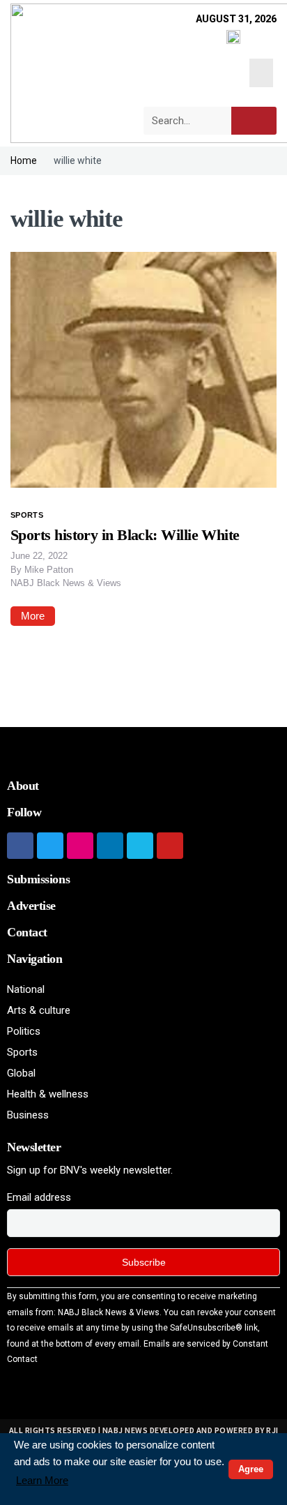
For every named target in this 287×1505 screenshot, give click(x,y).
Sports (26, 515)
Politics (23, 1031)
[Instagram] (80, 845)
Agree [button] (250, 1469)
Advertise (31, 906)
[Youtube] (170, 845)
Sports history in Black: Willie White (125, 535)
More (33, 616)
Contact (27, 932)
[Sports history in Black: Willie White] (143, 369)
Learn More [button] (42, 1480)
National (26, 989)
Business (28, 1115)
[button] (261, 73)
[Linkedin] (110, 845)
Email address (39, 1197)
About (23, 786)
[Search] (254, 121)
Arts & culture (38, 1010)
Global (21, 1073)
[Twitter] (50, 845)
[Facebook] (20, 845)
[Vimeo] (140, 845)
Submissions (38, 879)
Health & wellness (47, 1094)
